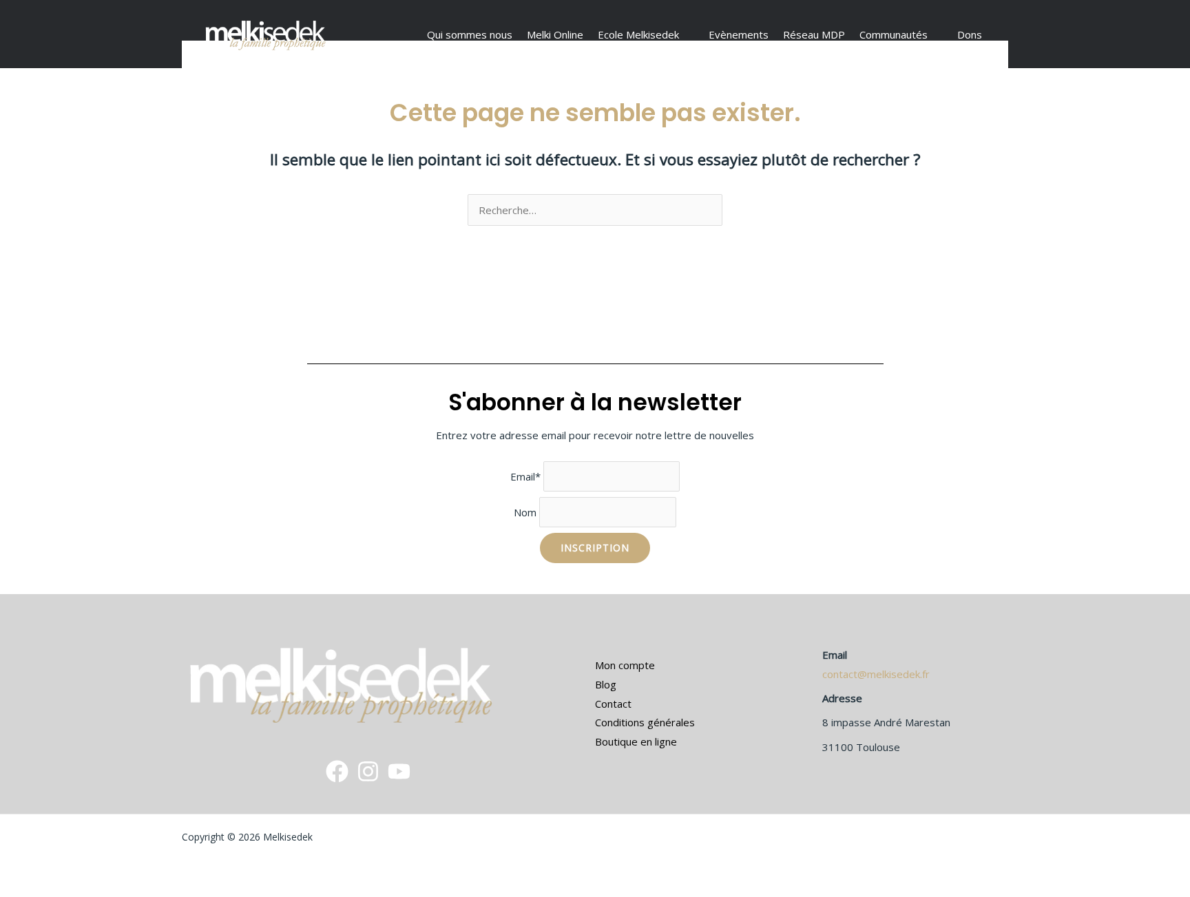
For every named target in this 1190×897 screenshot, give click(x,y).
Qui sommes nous (469, 34)
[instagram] (368, 771)
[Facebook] (337, 771)
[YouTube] (399, 771)
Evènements (739, 34)
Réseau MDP (814, 34)
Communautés (893, 34)
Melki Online (555, 34)
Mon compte (625, 665)
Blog (605, 684)
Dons (969, 34)
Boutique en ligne (636, 741)
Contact (613, 703)
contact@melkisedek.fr (876, 674)
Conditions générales (645, 722)
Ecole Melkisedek (638, 34)
